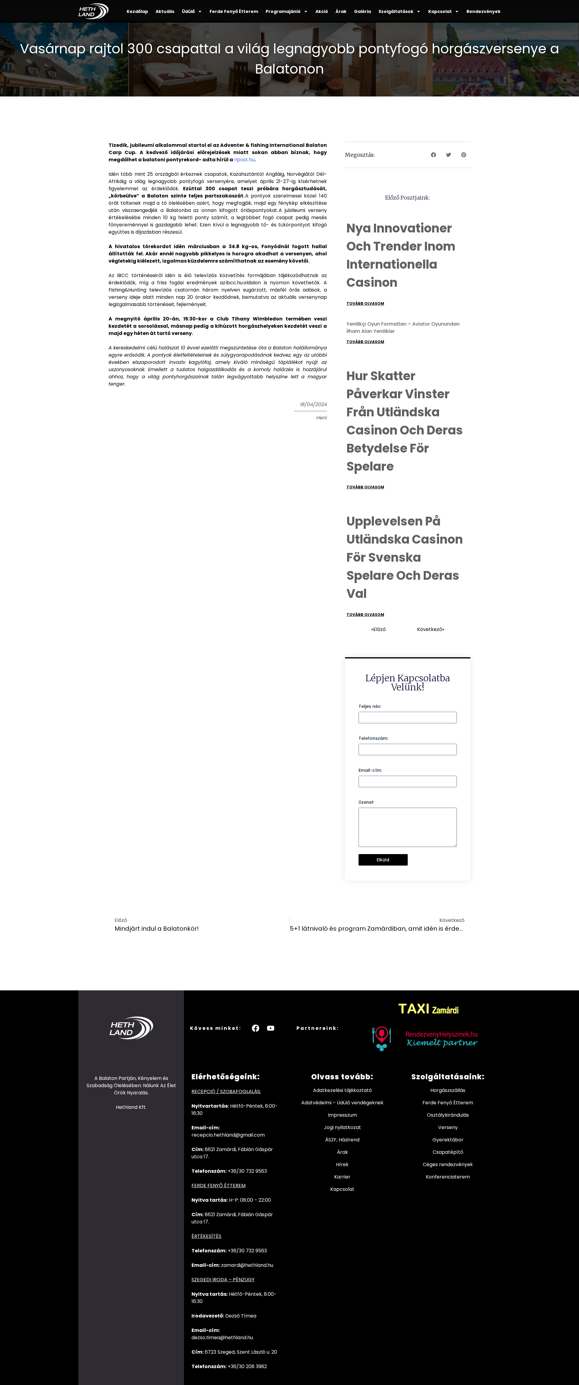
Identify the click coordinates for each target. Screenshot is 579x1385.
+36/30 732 (241, 1250)
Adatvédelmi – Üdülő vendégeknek (342, 1102)
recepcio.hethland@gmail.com (228, 1134)
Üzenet (366, 802)
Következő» (430, 629)
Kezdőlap (137, 11)
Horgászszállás (447, 1090)
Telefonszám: (373, 738)
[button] (433, 155)
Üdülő (188, 11)
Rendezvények (484, 11)
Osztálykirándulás (448, 1115)
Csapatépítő (448, 1152)
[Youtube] (270, 1028)
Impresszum (342, 1115)
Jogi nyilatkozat (342, 1127)
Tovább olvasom (365, 303)
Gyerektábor (448, 1139)
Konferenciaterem (448, 1176)
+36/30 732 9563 (247, 1171)
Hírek (342, 1164)
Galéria (362, 11)
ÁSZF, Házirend (342, 1139)
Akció (321, 11)
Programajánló (283, 11)
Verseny (448, 1127)
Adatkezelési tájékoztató (342, 1090)
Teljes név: (370, 706)
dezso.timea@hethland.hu (222, 1337)
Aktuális (165, 11)
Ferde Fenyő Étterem (234, 11)
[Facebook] (255, 1028)
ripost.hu (244, 159)
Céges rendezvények (448, 1164)
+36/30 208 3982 (247, 1366)
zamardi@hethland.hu (247, 1265)
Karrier (342, 1176)
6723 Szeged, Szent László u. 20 (241, 1352)
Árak (341, 11)
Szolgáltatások (395, 11)
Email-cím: (370, 770)
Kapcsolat (440, 11)
